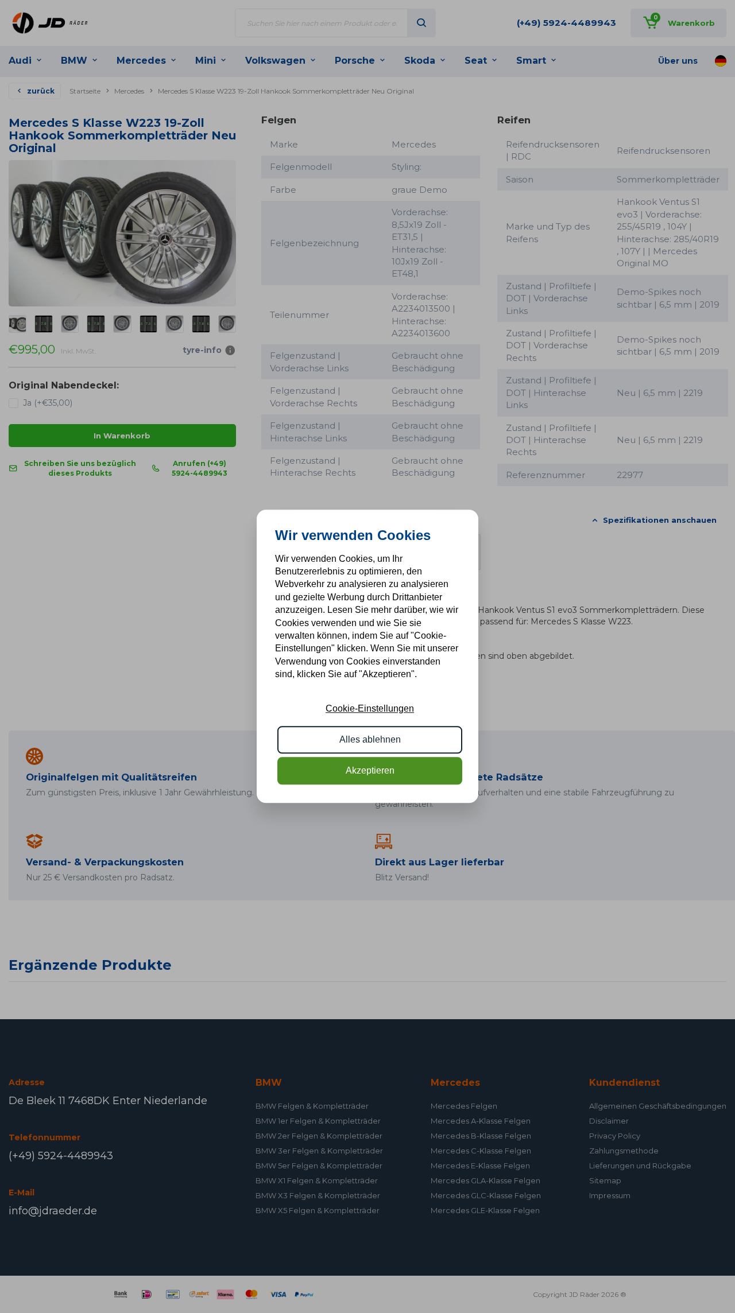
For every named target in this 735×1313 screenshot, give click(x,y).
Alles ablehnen (370, 739)
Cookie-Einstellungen (370, 708)
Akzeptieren (370, 771)
